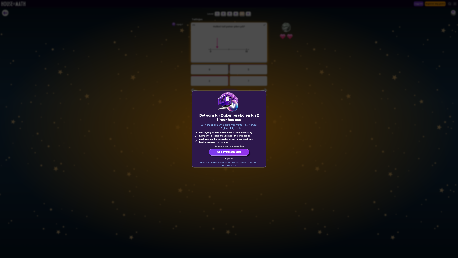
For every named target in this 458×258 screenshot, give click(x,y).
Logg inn (229, 158)
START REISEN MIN (229, 152)
